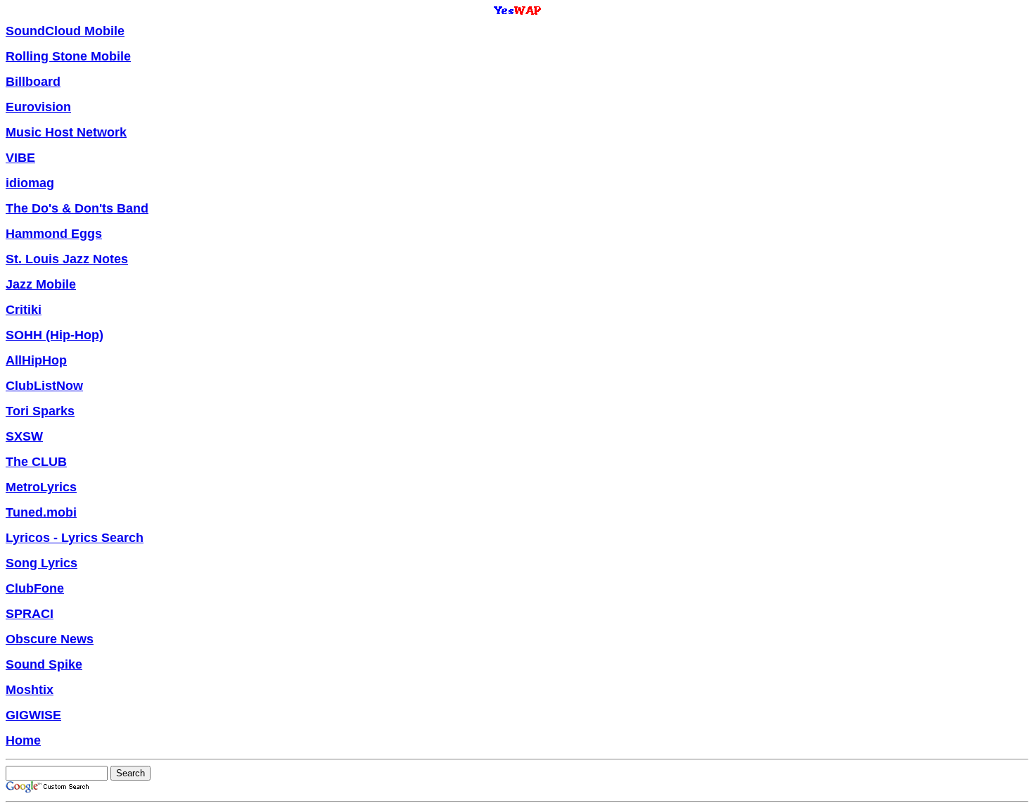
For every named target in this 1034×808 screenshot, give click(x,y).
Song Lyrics (41, 563)
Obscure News (50, 639)
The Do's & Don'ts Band (77, 208)
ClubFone (35, 588)
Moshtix (29, 690)
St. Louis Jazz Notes (67, 259)
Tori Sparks (40, 411)
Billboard (33, 82)
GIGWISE (33, 715)
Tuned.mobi (41, 512)
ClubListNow (44, 386)
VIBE (20, 158)
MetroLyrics (41, 487)
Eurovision (38, 107)
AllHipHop (36, 360)
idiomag (30, 183)
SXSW (24, 436)
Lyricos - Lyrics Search (74, 538)
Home (23, 740)
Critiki (24, 310)
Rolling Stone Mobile (68, 56)
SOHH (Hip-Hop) (54, 335)
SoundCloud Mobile (65, 31)
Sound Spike (44, 664)
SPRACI (29, 614)
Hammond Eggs (54, 234)
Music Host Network (66, 132)
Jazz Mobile (41, 284)
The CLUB (36, 462)
